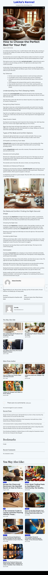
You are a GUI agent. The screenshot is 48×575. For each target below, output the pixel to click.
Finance (5, 535)
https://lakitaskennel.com (18, 309)
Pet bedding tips (11, 291)
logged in (11, 407)
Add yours (28, 403)
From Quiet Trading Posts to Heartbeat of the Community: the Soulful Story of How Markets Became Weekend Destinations (35, 488)
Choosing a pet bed (26, 289)
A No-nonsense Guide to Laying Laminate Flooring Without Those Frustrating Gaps (22, 423)
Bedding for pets (10, 289)
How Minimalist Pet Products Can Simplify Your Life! (13, 334)
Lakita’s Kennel (24, 2)
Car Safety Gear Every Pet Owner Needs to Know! (12, 351)
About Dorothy (16, 280)
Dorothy (11, 47)
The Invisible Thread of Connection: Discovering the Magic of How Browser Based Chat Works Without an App (33, 539)
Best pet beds (18, 289)
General (26, 482)
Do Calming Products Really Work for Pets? (35, 334)
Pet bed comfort (34, 289)
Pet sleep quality (20, 291)
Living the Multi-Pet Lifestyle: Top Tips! (34, 376)
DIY (4, 508)
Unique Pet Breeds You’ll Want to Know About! (12, 392)
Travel (5, 482)
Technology (27, 535)
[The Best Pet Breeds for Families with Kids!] (1, 288)
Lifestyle (27, 508)
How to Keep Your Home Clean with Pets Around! (12, 376)
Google (4, 444)
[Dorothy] (9, 308)
